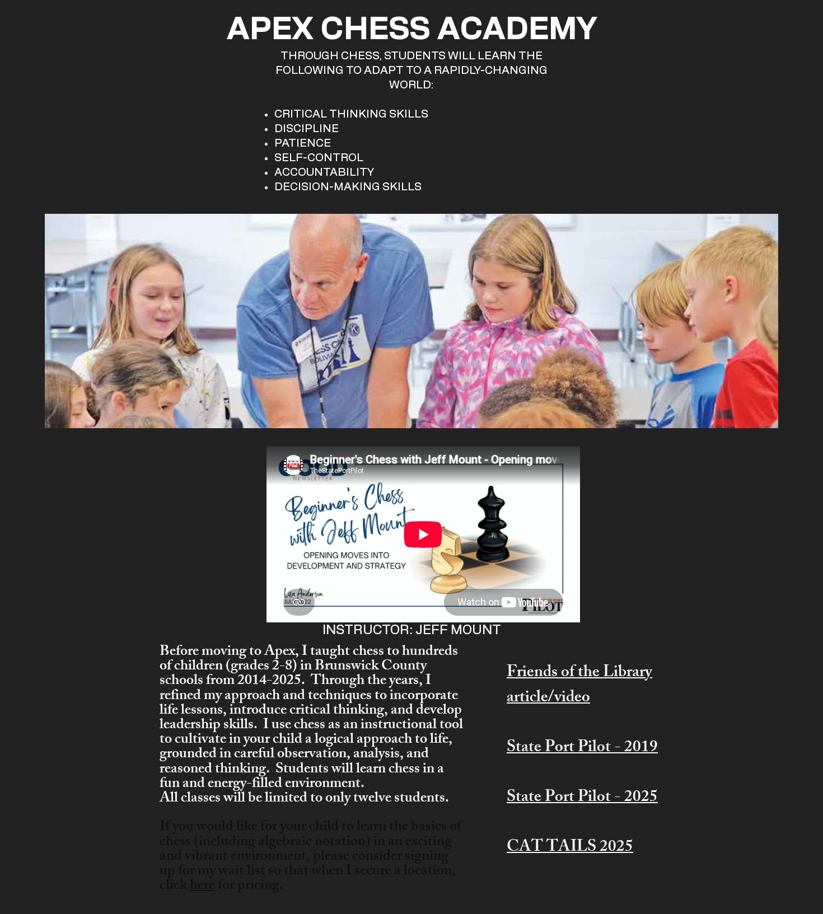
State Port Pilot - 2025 (582, 798)
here (202, 886)
